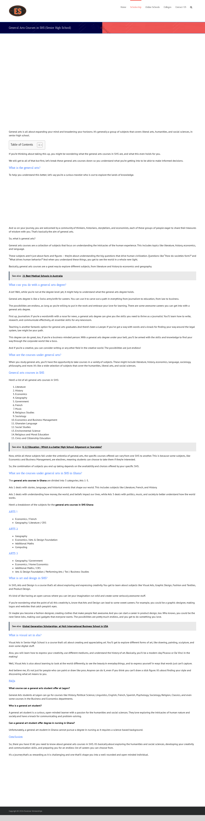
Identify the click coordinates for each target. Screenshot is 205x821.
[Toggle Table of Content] (38, 145)
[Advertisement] (98, 58)
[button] (191, 7)
